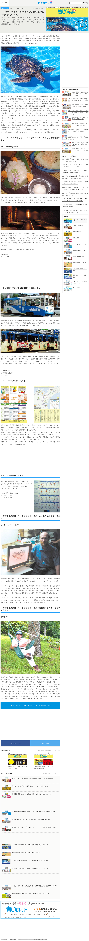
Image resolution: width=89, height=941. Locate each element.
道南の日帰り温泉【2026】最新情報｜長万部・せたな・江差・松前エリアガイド (75, 211)
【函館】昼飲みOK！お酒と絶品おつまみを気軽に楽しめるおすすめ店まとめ (78, 100)
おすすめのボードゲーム (79, 244)
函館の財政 (76, 238)
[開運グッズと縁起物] (68, 256)
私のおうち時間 (77, 287)
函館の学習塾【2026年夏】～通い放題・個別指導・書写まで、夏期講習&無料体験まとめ (75, 177)
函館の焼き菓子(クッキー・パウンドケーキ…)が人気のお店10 (80, 150)
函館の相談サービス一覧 (79, 262)
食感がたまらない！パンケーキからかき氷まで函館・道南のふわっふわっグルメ (75, 166)
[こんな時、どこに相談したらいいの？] (68, 281)
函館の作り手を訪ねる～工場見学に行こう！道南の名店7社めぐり (75, 194)
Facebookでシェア (16, 743)
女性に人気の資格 (78, 225)
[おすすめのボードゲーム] (68, 244)
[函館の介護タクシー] (68, 231)
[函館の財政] (68, 238)
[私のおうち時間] (68, 287)
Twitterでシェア (45, 743)
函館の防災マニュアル (79, 250)
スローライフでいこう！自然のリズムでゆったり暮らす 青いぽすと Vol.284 (30, 705)
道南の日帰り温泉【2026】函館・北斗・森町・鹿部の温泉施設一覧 (75, 205)
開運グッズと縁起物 (78, 256)
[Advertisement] (30, 272)
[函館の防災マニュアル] (68, 250)
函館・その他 (4, 8)
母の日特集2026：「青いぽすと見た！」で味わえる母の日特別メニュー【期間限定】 (75, 200)
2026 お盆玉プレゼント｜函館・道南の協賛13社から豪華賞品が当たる (75, 160)
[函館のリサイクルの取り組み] (68, 275)
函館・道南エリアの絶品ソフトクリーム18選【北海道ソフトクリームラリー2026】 (78, 112)
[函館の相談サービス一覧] (68, 262)
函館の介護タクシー (78, 231)
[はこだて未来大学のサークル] (68, 269)
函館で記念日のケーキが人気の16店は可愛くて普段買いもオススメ (80, 144)
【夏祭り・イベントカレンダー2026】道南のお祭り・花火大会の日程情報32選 (78, 137)
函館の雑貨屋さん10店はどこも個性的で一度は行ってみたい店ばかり (80, 93)
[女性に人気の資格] (68, 225)
